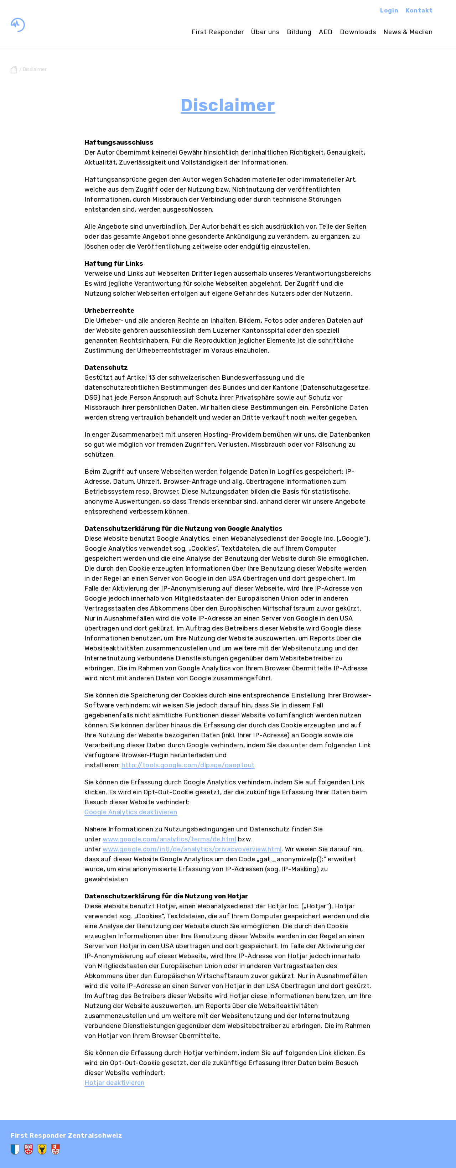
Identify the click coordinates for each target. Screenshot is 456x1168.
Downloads (358, 32)
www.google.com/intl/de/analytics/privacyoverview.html (192, 849)
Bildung (299, 32)
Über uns (265, 32)
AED (326, 32)
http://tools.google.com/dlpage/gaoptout (188, 765)
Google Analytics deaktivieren (130, 812)
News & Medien (408, 32)
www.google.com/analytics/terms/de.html (169, 839)
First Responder (218, 32)
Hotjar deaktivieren (114, 1083)
